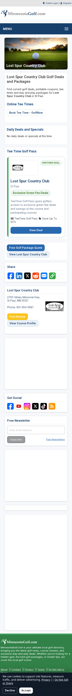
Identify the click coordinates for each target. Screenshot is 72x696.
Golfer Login (52, 3)
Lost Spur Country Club (30, 181)
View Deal (35, 230)
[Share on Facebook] (11, 276)
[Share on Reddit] (35, 276)
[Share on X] (27, 276)
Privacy (29, 669)
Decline (10, 690)
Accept (26, 690)
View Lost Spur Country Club (28, 254)
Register (67, 3)
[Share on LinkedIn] (19, 276)
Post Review (17, 316)
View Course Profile (23, 323)
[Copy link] (52, 276)
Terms (41, 669)
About (4, 669)
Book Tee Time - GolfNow (26, 112)
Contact (16, 669)
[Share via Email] (44, 276)
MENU (7, 29)
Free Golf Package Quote (25, 247)
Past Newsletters (55, 439)
